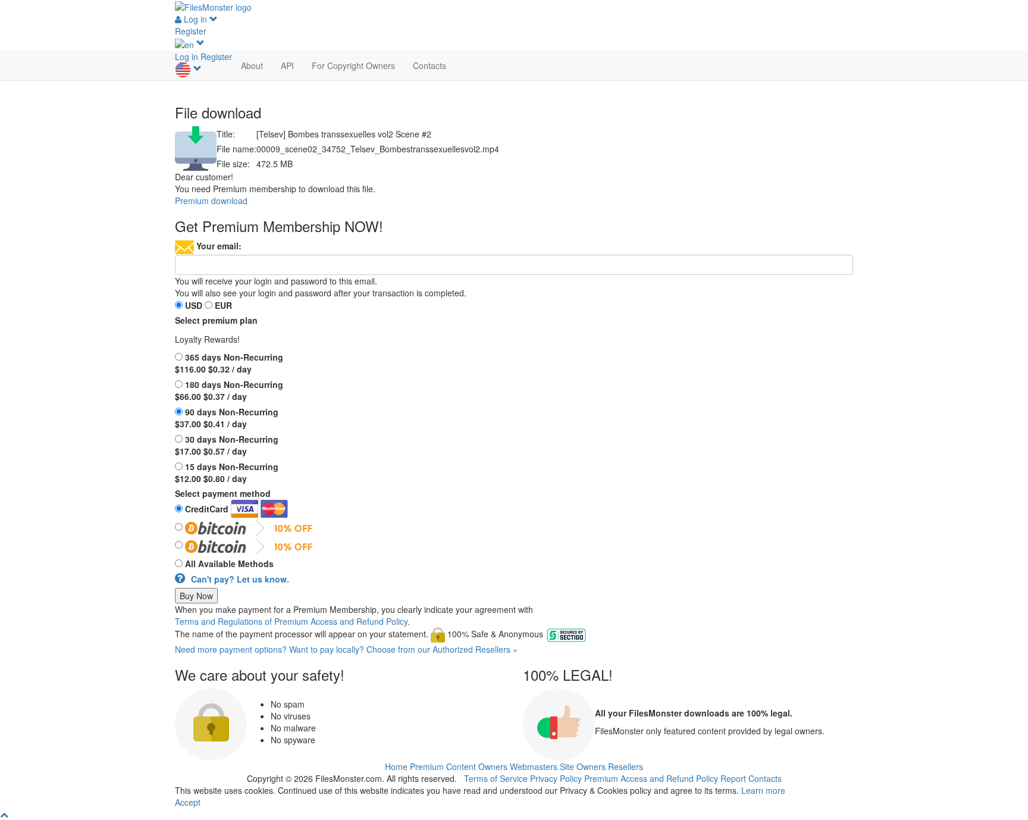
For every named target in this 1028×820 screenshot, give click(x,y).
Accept (187, 802)
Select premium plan (216, 320)
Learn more (763, 790)
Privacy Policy (556, 778)
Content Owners (476, 766)
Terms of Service (496, 778)
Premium (427, 766)
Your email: (219, 246)
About (252, 65)
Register (190, 31)
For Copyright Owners (353, 65)
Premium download (211, 200)
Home (396, 766)
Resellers (625, 766)
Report (733, 778)
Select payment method (223, 493)
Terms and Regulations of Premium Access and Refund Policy (291, 621)
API (287, 65)
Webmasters (533, 766)
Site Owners (583, 766)
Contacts (429, 65)
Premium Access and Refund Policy (651, 778)
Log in (195, 19)
